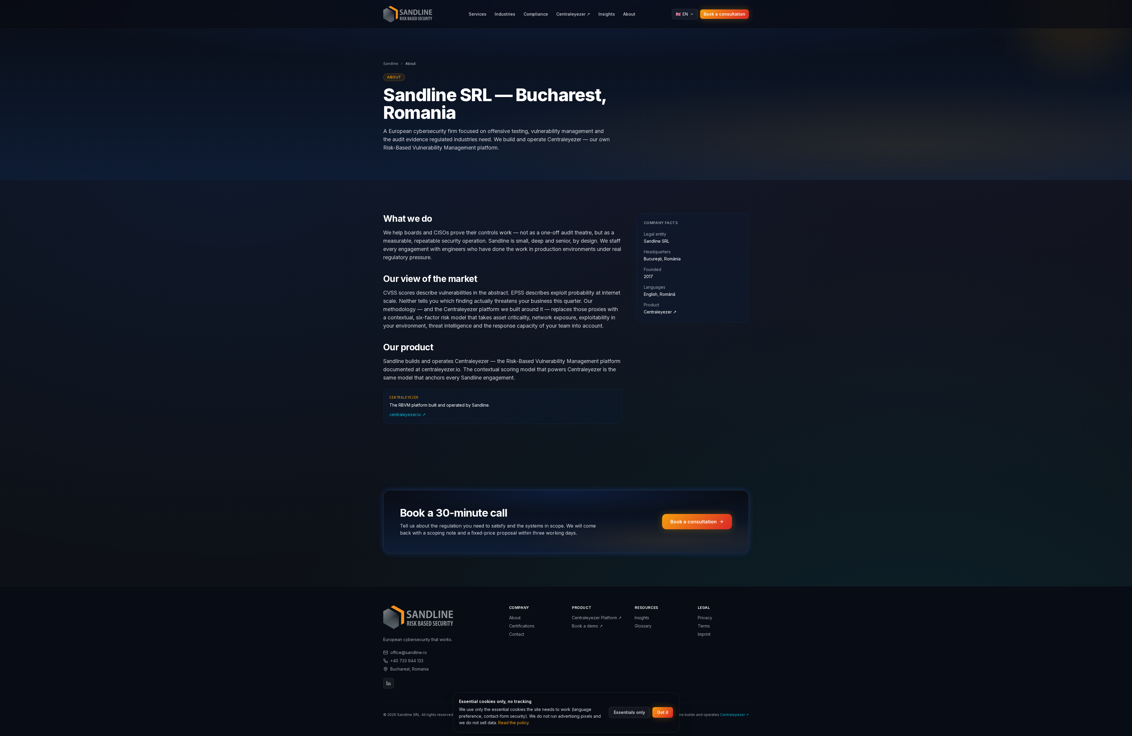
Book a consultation (724, 14)
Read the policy (513, 722)
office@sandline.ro (408, 652)
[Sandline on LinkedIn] (388, 683)
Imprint (704, 634)
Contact (516, 634)
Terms (704, 625)
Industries (505, 14)
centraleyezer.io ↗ (407, 414)
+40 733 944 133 (406, 660)
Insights (606, 14)
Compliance (536, 14)
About (629, 14)
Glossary (643, 625)
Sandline (390, 63)
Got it (662, 712)
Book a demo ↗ (587, 625)
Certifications (521, 625)
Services (477, 14)
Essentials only (629, 712)
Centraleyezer (573, 14)
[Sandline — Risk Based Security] (407, 14)
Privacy (705, 617)
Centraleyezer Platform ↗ (597, 617)
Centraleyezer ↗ (660, 311)
